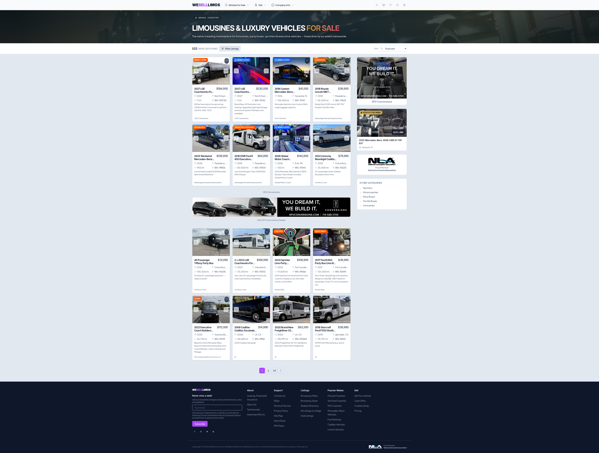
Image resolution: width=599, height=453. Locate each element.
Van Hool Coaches (337, 400)
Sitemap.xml (302, 447)
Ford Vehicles (334, 419)
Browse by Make (309, 395)
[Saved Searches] (397, 4)
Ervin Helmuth (280, 118)
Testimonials (253, 409)
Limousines (367, 205)
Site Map (278, 415)
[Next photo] (226, 70)
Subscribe (200, 423)
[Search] (376, 4)
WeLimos (206, 5)
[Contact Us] (207, 431)
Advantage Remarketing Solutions (328, 118)
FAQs (276, 400)
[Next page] (281, 370)
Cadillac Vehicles (336, 424)
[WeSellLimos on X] (194, 431)
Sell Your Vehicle (362, 395)
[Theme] (383, 4)
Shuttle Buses (368, 201)
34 (274, 370)
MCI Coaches (334, 405)
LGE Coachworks (201, 118)
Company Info (282, 5)
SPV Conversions (382, 101)
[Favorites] (390, 4)
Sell (260, 5)
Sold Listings (307, 415)
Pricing (357, 410)
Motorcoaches (369, 192)
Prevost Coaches (336, 395)
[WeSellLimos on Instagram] (200, 431)
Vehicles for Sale (237, 5)
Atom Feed (279, 420)
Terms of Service (282, 405)
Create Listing (361, 405)
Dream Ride (279, 290)
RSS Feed (279, 425)
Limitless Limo (321, 182)
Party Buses (367, 196)
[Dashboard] (404, 4)
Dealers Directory (310, 405)
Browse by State (309, 400)
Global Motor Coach (283, 182)
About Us (251, 404)
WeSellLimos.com (217, 447)
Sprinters (366, 187)
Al (235, 357)
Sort (376, 48)
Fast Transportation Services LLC (207, 357)
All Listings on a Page (311, 410)
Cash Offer (360, 400)
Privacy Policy (281, 410)
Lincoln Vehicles (336, 429)
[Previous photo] (196, 70)
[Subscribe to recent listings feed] (213, 431)
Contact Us (279, 395)
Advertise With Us (256, 414)
